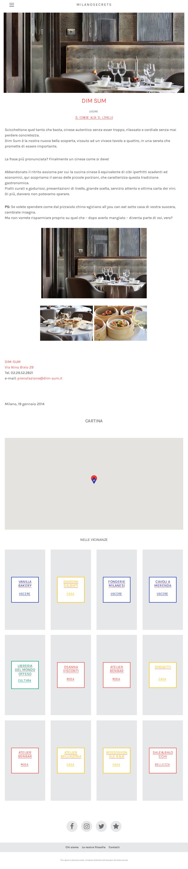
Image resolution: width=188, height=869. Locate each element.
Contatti (114, 847)
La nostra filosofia (93, 847)
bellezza (162, 764)
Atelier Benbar (117, 669)
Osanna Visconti (71, 669)
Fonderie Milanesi (116, 583)
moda (70, 679)
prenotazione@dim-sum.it (39, 378)
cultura (24, 680)
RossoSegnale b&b (116, 754)
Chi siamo (72, 847)
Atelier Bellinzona (71, 754)
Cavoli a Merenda (162, 583)
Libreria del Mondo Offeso (25, 670)
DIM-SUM (13, 362)
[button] (94, 481)
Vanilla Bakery (25, 583)
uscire (93, 111)
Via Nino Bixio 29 (19, 367)
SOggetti (163, 667)
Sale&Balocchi (163, 754)
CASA (70, 593)
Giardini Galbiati (71, 583)
